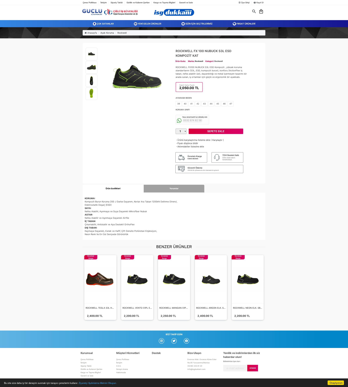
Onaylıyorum (336, 382)
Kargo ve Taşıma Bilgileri (164, 2)
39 (178, 103)
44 (211, 103)
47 (230, 103)
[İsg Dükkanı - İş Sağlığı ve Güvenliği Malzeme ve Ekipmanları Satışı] (174, 12)
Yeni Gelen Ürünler (149, 23)
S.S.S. (118, 366)
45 (217, 103)
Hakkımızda (121, 372)
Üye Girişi (245, 2)
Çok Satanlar (105, 23)
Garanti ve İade (186, 2)
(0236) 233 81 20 (194, 366)
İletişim (103, 2)
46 (224, 103)
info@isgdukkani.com (196, 369)
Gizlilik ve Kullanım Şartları (138, 2)
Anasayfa (92, 32)
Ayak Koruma (107, 32)
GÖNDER (252, 368)
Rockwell (122, 32)
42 (198, 103)
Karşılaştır (217, 140)
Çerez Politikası (90, 2)
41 (191, 103)
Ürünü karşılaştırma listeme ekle (193, 140)
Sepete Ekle (215, 131)
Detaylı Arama (122, 369)
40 (185, 103)
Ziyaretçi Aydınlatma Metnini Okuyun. (98, 383)
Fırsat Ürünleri (245, 23)
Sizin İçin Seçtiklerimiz (198, 23)
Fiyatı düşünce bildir (187, 143)
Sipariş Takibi (117, 2)
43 (204, 103)
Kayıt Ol (259, 2)
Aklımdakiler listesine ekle (190, 146)
